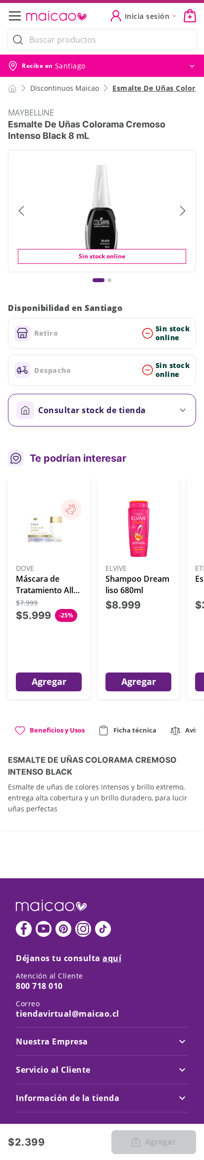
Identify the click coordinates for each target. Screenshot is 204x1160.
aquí (111, 958)
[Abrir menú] (18, 16)
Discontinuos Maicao (64, 88)
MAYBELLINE (31, 112)
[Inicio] (12, 88)
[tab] (49, 734)
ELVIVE (116, 568)
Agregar (49, 681)
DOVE (25, 568)
